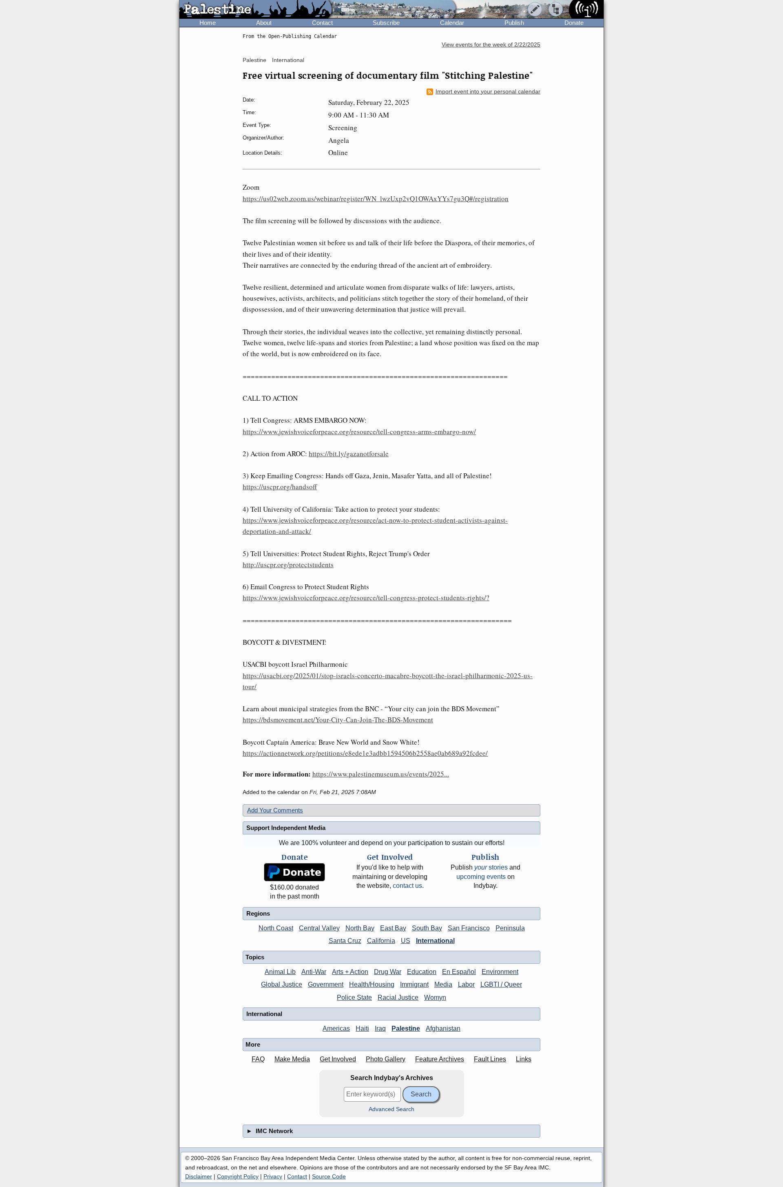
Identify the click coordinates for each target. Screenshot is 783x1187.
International (288, 60)
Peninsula (510, 928)
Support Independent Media (285, 827)
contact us (407, 885)
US (405, 940)
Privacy (272, 1176)
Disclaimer (198, 1176)
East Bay (393, 928)
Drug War (387, 971)
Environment (500, 971)
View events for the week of (491, 45)
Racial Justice (398, 997)
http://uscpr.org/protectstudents (288, 564)
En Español (459, 971)
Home (207, 22)
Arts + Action (350, 971)
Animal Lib (280, 971)
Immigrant (414, 984)
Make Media (292, 1059)
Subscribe (386, 22)
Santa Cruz (345, 940)
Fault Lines (490, 1059)
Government (325, 984)
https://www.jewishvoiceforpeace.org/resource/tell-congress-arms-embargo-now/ (359, 431)
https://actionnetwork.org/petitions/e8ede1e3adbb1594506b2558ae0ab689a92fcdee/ (365, 753)
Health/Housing (371, 984)
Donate (574, 22)
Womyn (435, 997)
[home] (255, 10)
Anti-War (313, 971)
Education (421, 971)
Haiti (362, 1028)
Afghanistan (443, 1028)
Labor (466, 984)
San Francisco (469, 928)
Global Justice (281, 984)
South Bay (427, 928)
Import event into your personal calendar (488, 92)
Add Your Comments (275, 810)
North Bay (359, 928)
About (264, 22)
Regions (258, 913)
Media (443, 984)
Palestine (254, 60)
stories (491, 867)
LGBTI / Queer (501, 984)
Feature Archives (439, 1059)
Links (523, 1059)
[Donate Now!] (294, 872)
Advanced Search (391, 1109)
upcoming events (481, 876)
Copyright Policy (238, 1176)
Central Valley (319, 928)
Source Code (329, 1176)
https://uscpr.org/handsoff (280, 486)
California (381, 940)
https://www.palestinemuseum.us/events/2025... (380, 774)
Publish (514, 22)
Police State (354, 997)
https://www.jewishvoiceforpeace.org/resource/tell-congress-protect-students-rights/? (366, 597)
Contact (322, 22)
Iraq (380, 1028)
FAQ (258, 1059)
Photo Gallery (385, 1059)
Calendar (452, 22)
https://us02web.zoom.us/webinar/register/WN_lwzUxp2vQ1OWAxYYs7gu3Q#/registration (376, 198)
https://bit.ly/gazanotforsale (349, 453)
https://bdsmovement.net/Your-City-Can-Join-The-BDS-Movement (338, 719)
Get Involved (338, 1059)
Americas (336, 1028)
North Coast (276, 928)
